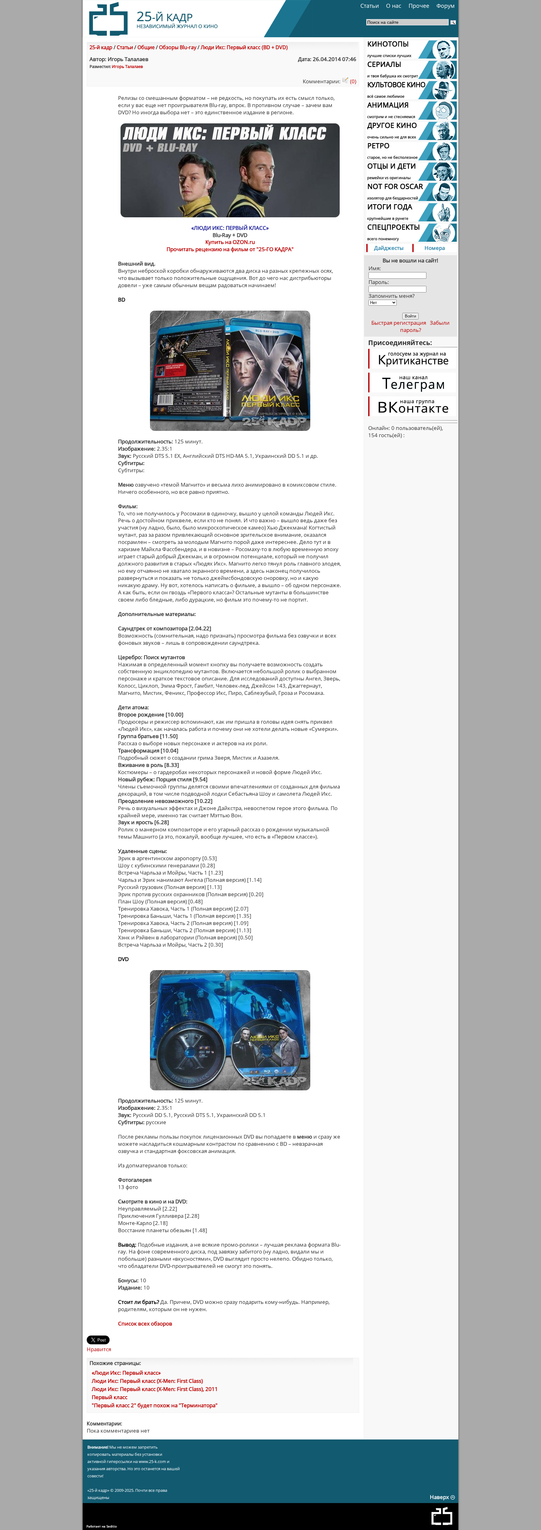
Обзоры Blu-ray (177, 47)
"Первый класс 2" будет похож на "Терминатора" (155, 1405)
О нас (393, 5)
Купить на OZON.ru (230, 242)
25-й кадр (101, 47)
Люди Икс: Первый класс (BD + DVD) (244, 47)
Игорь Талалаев (127, 66)
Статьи (369, 5)
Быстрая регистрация (398, 322)
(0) (352, 81)
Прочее (419, 5)
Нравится (99, 1349)
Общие (146, 47)
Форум (445, 5)
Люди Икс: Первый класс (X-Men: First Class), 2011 (155, 1389)
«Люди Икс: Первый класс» (126, 1372)
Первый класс (109, 1397)
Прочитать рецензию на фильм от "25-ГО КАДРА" (230, 249)
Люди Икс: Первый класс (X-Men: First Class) (147, 1380)
